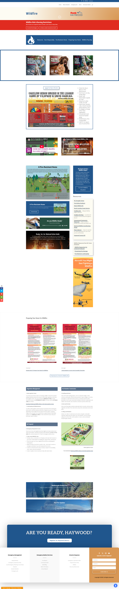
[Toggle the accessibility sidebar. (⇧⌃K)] (115, 585)
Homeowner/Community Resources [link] (80, 221)
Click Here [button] (59, 493)
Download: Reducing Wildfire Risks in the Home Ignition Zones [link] (40, 404)
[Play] (43, 225)
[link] (59, 17)
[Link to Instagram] (85, 1)
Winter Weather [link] (66, 4)
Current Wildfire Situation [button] (83, 189)
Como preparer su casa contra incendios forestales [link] (73, 370)
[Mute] (62, 225)
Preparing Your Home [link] (74, 40)
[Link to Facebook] (81, 1)
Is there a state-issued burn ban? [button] (48, 28)
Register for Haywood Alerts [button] (59, 540)
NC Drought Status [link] (79, 200)
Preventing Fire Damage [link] (81, 251)
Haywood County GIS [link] (79, 235)
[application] (54, 225)
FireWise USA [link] (77, 211)
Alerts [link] (80, 4)
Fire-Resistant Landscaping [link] (82, 253)
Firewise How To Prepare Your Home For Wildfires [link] (37, 370)
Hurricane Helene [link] (86, 4)
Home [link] (60, 4)
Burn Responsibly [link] (49, 40)
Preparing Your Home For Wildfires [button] (59, 375)
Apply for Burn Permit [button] (51, 88)
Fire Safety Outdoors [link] (79, 203)
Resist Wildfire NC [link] (78, 205)
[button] (104, 572)
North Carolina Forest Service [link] (82, 208)
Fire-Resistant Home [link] (61, 40)
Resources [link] (40, 40)
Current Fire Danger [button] (32, 28)
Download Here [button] (47, 245)
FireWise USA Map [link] (78, 215)
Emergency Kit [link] (74, 4)
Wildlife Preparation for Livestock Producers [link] (80, 247)
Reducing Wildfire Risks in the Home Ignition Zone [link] (82, 450)
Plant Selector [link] (78, 230)
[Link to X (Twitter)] (83, 1)
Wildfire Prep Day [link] (87, 40)
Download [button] (34, 211)
